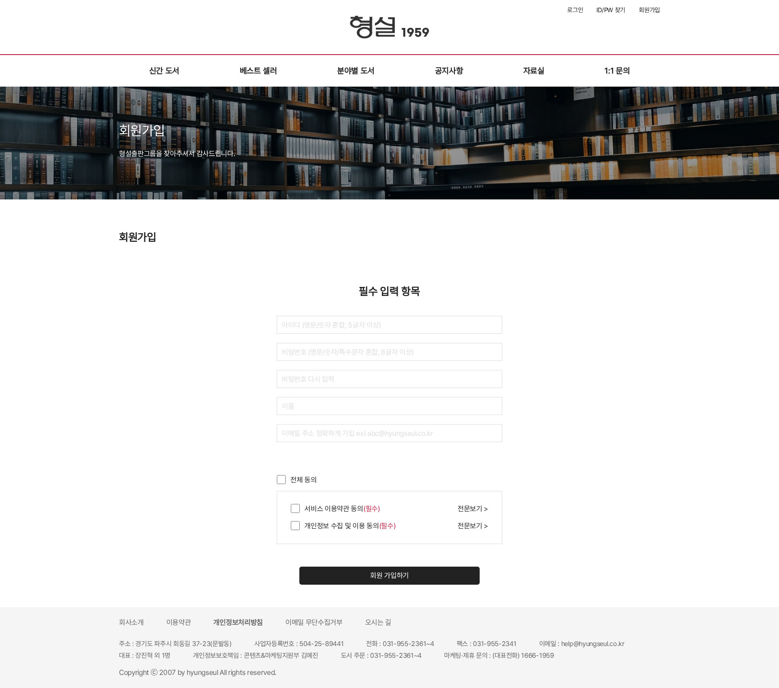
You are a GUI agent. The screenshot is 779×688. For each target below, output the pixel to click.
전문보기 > (473, 508)
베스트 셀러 (258, 70)
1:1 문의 (617, 70)
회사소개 (131, 622)
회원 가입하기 (389, 575)
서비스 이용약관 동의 (340, 508)
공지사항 (449, 70)
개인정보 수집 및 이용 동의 (348, 526)
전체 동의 (302, 480)
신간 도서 (164, 70)
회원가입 (649, 10)
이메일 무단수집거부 (314, 622)
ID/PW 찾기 (610, 10)
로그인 (575, 10)
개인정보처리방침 (237, 622)
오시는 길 (378, 622)
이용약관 (178, 622)
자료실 (534, 70)
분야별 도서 (356, 70)
